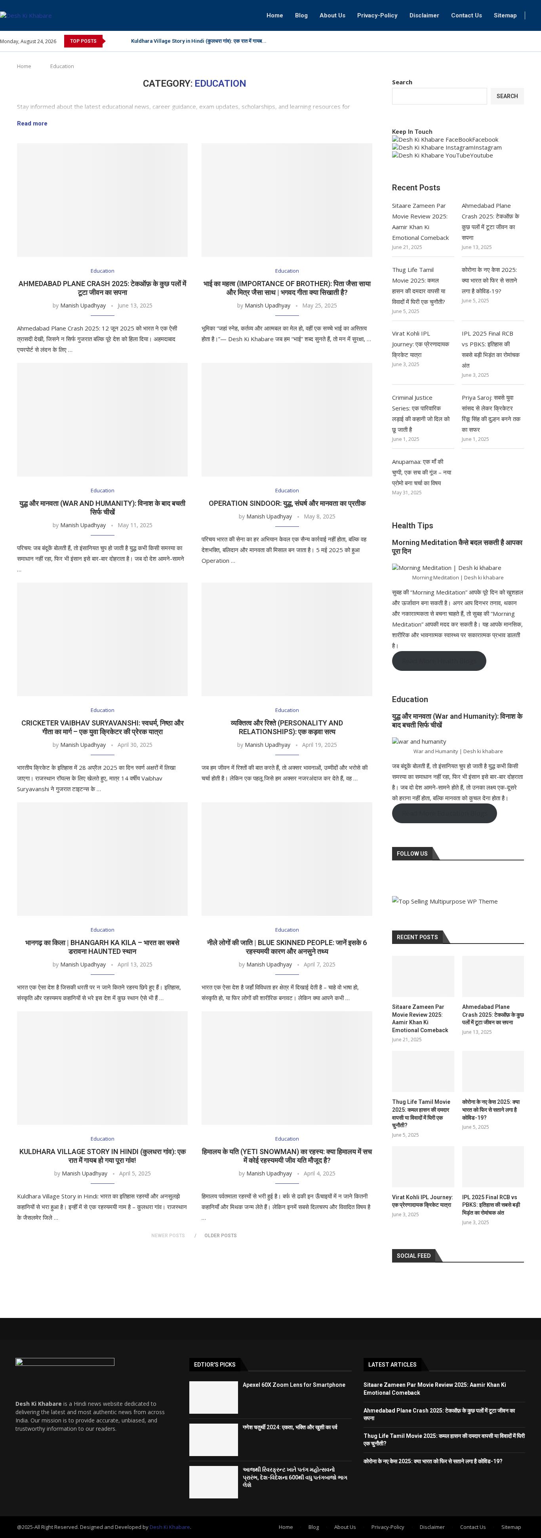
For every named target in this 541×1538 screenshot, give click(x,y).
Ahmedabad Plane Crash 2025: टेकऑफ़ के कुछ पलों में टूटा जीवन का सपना (102, 287)
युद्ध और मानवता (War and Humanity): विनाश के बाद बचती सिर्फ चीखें (102, 507)
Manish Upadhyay (83, 305)
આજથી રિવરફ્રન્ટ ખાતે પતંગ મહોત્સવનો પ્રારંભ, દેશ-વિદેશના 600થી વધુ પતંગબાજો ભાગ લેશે (295, 1477)
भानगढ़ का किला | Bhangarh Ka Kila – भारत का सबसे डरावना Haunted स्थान (102, 946)
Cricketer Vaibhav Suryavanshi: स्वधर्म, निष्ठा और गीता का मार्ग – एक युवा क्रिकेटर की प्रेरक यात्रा (102, 727)
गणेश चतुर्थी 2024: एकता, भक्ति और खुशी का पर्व (290, 1427)
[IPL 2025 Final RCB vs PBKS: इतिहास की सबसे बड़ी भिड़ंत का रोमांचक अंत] (493, 1166)
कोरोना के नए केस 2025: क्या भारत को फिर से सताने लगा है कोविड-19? (489, 280)
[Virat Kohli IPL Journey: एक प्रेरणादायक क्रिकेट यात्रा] (423, 1166)
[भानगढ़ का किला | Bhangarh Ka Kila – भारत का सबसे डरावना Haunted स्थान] (102, 859)
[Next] (123, 41)
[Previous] (113, 41)
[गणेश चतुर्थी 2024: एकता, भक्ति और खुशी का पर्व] (213, 1440)
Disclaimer (424, 15)
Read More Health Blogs (439, 660)
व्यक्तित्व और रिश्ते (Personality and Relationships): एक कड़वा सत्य (287, 727)
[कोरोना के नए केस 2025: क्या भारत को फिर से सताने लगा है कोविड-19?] (493, 1071)
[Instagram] (529, 41)
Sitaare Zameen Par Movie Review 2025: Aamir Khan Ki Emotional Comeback (420, 1018)
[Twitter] (520, 41)
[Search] (537, 15)
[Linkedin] (538, 41)
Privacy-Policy (377, 15)
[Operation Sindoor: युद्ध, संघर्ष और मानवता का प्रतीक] (287, 420)
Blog (301, 15)
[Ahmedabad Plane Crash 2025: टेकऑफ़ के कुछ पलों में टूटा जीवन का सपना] (102, 200)
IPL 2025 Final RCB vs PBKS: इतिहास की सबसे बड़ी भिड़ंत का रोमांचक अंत (491, 1205)
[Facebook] (511, 41)
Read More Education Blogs (445, 813)
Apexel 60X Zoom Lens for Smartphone (294, 1385)
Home (275, 15)
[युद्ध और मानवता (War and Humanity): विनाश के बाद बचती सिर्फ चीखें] (102, 420)
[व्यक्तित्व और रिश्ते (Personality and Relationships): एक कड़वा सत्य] (287, 639)
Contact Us (466, 15)
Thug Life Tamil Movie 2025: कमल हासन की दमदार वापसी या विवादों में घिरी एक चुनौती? (421, 1113)
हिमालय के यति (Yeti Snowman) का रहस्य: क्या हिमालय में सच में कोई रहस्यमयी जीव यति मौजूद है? (287, 1155)
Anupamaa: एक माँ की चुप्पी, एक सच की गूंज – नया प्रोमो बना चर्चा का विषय (421, 472)
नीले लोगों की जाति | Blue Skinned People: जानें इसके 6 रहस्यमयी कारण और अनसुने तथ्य (287, 946)
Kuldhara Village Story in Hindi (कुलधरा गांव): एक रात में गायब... (199, 41)
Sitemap (505, 15)
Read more (32, 123)
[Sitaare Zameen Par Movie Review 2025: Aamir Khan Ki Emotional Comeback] (423, 976)
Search (402, 82)
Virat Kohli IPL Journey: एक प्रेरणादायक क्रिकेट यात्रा (420, 344)
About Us (332, 15)
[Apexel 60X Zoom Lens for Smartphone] (213, 1397)
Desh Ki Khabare (170, 1526)
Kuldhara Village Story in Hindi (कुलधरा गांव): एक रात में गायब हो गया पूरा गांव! (102, 1155)
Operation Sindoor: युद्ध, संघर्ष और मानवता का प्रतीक (287, 503)
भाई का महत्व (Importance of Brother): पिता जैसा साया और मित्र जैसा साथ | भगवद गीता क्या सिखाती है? (287, 287)
